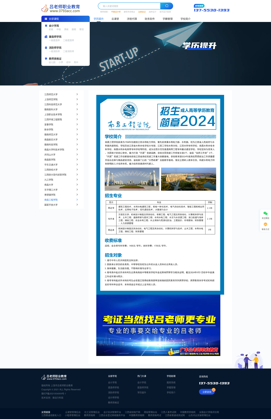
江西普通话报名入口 (51, 415)
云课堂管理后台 (73, 412)
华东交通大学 (51, 164)
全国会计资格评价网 (209, 412)
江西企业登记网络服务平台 (112, 415)
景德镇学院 (49, 194)
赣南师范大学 (51, 134)
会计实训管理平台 (112, 412)
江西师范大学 (51, 94)
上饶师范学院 (51, 99)
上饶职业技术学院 (53, 114)
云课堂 (115, 19)
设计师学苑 (113, 397)
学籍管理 (168, 19)
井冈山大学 (49, 154)
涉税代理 (132, 19)
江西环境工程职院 (53, 119)
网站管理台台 (150, 412)
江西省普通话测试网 (175, 415)
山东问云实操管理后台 (199, 415)
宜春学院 (48, 124)
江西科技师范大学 (53, 104)
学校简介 (186, 19)
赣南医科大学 (51, 109)
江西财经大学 (51, 169)
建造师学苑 (113, 387)
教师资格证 (113, 402)
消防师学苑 (113, 392)
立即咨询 (206, 391)
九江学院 (48, 179)
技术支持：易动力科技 (52, 397)
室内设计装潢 (165, 11)
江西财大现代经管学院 (55, 174)
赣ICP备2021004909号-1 (53, 393)
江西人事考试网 (168, 412)
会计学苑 (112, 382)
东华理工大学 (51, 189)
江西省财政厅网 (132, 412)
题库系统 (171, 382)
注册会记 (142, 11)
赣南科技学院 (51, 144)
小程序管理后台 (72, 415)
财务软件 (150, 19)
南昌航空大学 (51, 139)
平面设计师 (116, 11)
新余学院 (48, 129)
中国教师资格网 (187, 412)
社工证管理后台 (92, 412)
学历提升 (99, 19)
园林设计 (152, 11)
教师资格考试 (154, 415)
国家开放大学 (51, 204)
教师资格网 (89, 415)
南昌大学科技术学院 (54, 149)
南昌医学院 (49, 159)
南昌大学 (48, 184)
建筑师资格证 (129, 11)
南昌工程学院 (51, 199)
